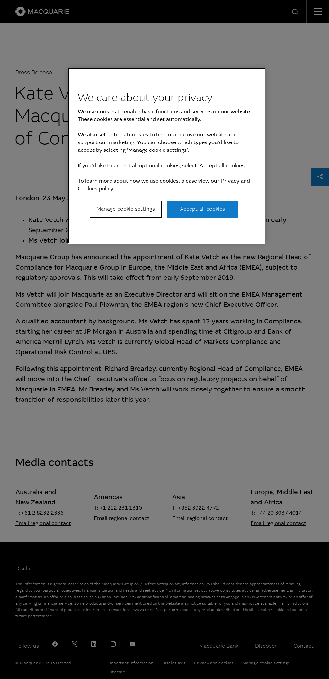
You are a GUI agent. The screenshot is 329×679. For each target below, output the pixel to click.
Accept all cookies (202, 208)
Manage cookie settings (125, 208)
